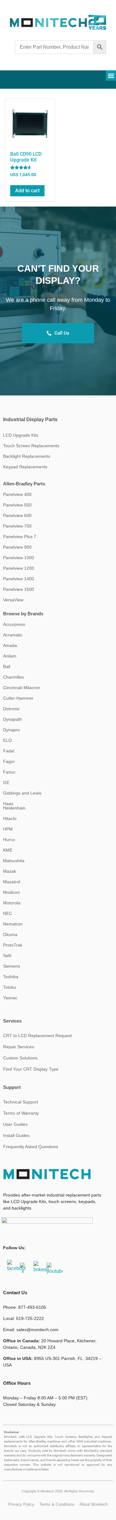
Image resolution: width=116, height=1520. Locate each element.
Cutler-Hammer (18, 698)
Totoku (9, 987)
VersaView (13, 599)
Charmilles (13, 677)
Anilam (9, 655)
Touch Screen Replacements (31, 445)
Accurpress (14, 624)
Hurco (9, 839)
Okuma (10, 934)
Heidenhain (14, 807)
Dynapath (12, 719)
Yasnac (10, 997)
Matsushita (13, 860)
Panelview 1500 (18, 589)
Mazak (9, 871)
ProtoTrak (12, 945)
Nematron (13, 923)
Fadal (8, 750)
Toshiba (10, 976)
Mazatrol (11, 881)
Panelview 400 (17, 494)
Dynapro (11, 729)
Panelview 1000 (18, 557)
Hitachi (9, 818)
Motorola (11, 902)
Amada (10, 645)
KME (7, 850)
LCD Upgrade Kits (20, 435)
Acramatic (13, 634)
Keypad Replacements (25, 466)
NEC (7, 913)
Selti (7, 955)
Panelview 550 (17, 504)
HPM (8, 829)
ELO (7, 740)
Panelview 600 (17, 515)
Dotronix (11, 708)
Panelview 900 (17, 547)
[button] (111, 75)
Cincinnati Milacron (21, 687)
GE (6, 782)
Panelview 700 (17, 526)
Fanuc (9, 771)
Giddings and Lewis (22, 793)
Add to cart (27, 191)
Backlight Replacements (26, 456)
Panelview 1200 (18, 568)
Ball (6, 666)
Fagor (9, 761)
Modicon (11, 892)
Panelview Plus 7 (19, 536)
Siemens (11, 966)
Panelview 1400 (18, 578)
